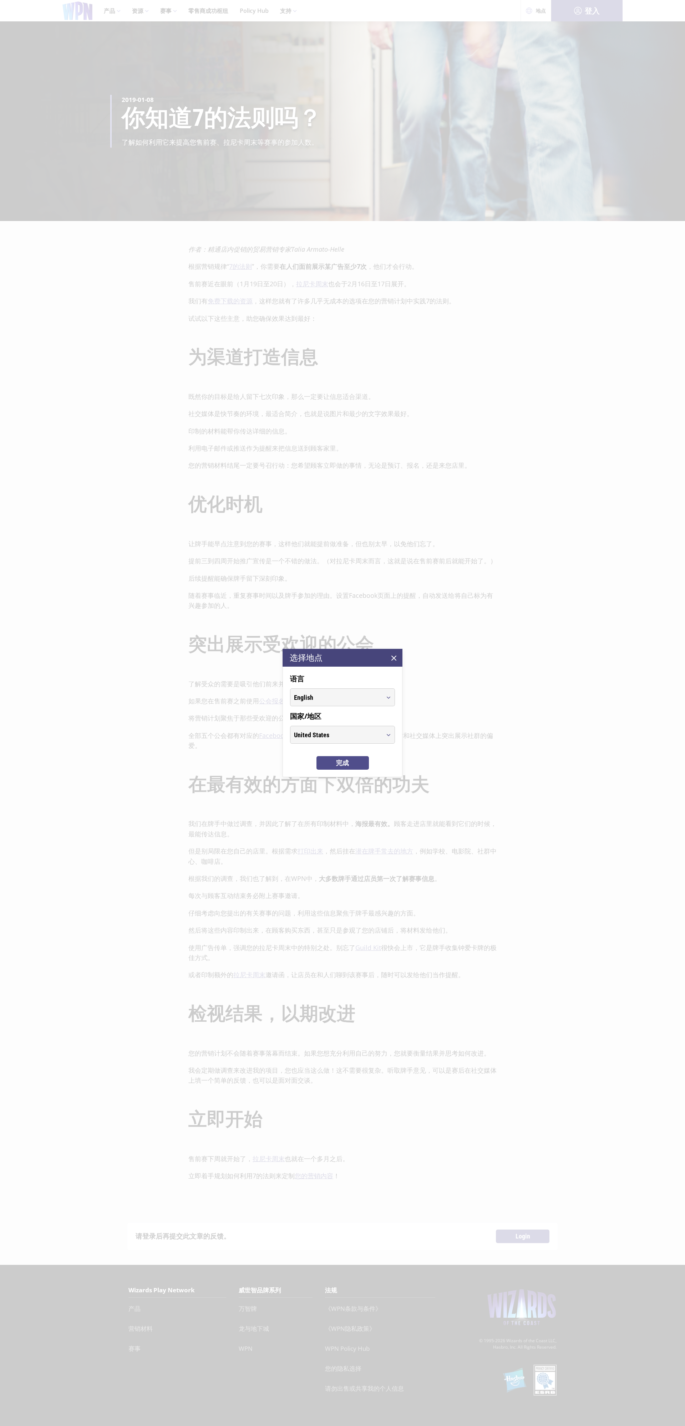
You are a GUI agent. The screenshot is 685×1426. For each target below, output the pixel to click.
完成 (342, 762)
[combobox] (335, 697)
